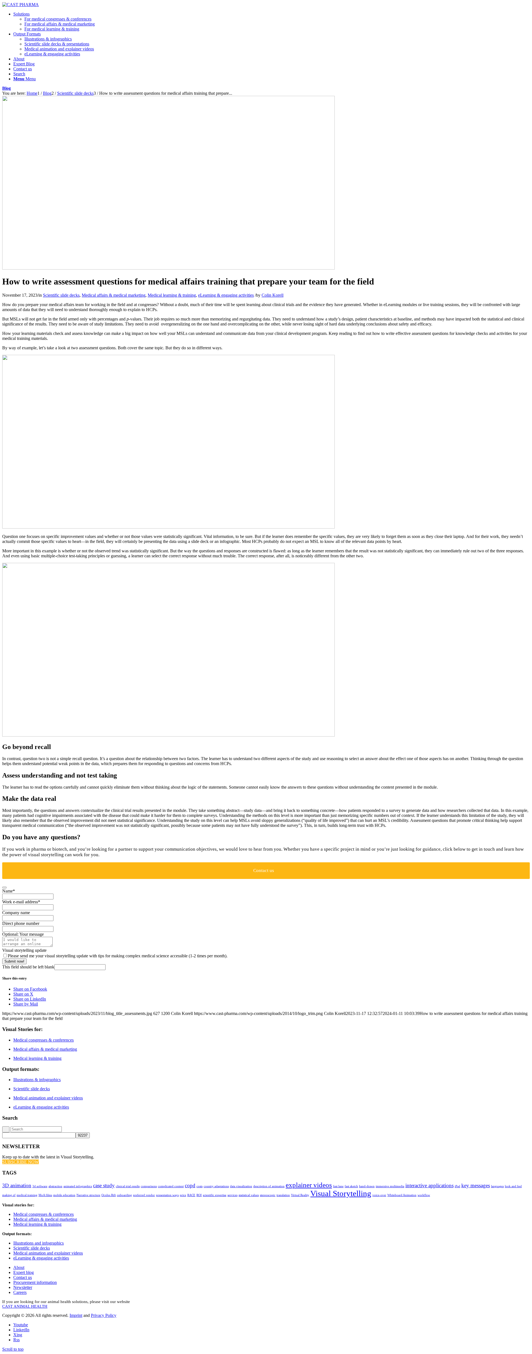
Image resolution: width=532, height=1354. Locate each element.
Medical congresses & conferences (43, 1040)
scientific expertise (214, 1195)
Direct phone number (20, 923)
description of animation (269, 1186)
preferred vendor (144, 1195)
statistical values (249, 1195)
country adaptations (216, 1186)
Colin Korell (272, 295)
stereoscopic (267, 1195)
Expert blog (23, 1272)
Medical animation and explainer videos (48, 1098)
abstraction (55, 1186)
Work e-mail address (21, 901)
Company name (16, 912)
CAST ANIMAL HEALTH (24, 1306)
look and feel (513, 1186)
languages (497, 1186)
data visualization (241, 1186)
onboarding (124, 1195)
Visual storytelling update (24, 950)
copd (190, 1185)
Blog (6, 88)
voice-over (379, 1195)
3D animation (16, 1185)
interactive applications (429, 1185)
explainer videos (309, 1185)
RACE (191, 1195)
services (232, 1195)
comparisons (149, 1186)
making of (9, 1195)
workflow (424, 1195)
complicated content (171, 1186)
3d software (39, 1186)
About (18, 1267)
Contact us (22, 1277)
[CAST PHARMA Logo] (20, 4)
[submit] (4, 887)
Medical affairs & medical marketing (113, 295)
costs (199, 1186)
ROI (199, 1195)
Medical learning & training (172, 295)
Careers (20, 1292)
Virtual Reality (300, 1195)
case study (104, 1185)
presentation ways (167, 1195)
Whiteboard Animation (401, 1195)
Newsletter (22, 1287)
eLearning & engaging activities (226, 295)
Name (8, 891)
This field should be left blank (28, 967)
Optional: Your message (23, 934)
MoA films (45, 1195)
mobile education (64, 1195)
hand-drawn (367, 1186)
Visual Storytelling (340, 1193)
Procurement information (35, 1282)
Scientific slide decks (61, 295)
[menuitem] (271, 22)
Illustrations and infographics (38, 1243)
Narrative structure (88, 1195)
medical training (27, 1195)
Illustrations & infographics (37, 1079)
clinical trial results (128, 1186)
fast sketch (351, 1186)
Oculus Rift (108, 1195)
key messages (475, 1185)
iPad (457, 1186)
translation (283, 1195)
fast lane (338, 1186)
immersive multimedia (390, 1186)
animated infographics (77, 1186)
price (183, 1195)
